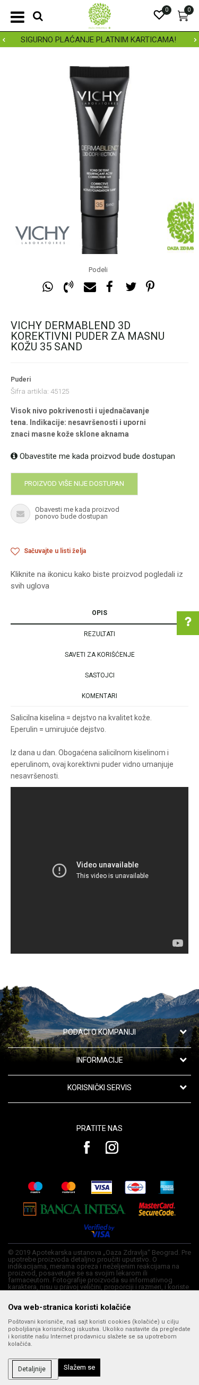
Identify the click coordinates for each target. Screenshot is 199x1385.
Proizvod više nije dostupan (74, 483)
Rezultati (99, 634)
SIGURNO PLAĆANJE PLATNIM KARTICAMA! (98, 39)
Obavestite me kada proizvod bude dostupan (96, 456)
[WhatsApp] (47, 287)
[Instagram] (112, 1147)
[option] (99, 40)
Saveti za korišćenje (100, 654)
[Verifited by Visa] (99, 1230)
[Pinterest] (150, 287)
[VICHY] (42, 235)
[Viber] (68, 287)
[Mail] (89, 287)
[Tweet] (130, 287)
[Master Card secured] (157, 1209)
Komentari (99, 696)
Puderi (21, 379)
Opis (99, 613)
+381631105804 (120, 772)
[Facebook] (110, 287)
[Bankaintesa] (74, 1209)
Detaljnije (32, 1369)
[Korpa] (183, 18)
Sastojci (100, 675)
